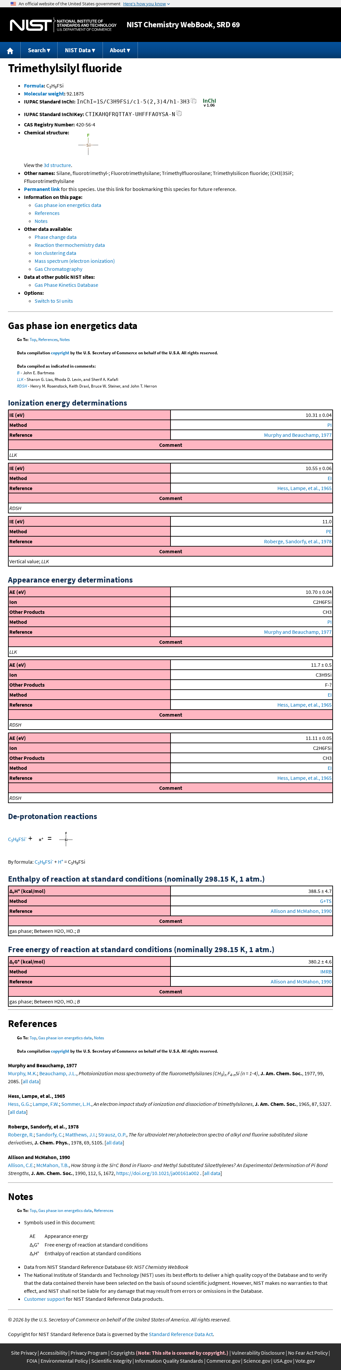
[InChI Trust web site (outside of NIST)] (209, 106)
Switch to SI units (54, 300)
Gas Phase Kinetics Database (66, 284)
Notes (41, 221)
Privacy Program (89, 1352)
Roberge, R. (21, 1134)
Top (33, 339)
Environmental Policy (64, 1360)
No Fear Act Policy (308, 1352)
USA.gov (282, 1360)
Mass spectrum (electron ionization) (75, 260)
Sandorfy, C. (49, 1134)
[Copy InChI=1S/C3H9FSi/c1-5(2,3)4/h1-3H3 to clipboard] (193, 102)
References (47, 213)
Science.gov (256, 1360)
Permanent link (42, 189)
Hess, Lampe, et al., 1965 (304, 488)
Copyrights (123, 1352)
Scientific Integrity (111, 1360)
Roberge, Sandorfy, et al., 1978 (298, 541)
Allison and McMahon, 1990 (301, 911)
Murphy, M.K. (22, 1073)
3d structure (57, 165)
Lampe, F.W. (46, 1104)
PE (329, 531)
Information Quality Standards (169, 1360)
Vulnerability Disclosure (258, 1352)
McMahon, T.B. (52, 1165)
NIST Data (78, 50)
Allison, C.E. (21, 1165)
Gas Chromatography (58, 268)
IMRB (326, 971)
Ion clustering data (55, 253)
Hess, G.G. (19, 1104)
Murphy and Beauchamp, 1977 (298, 434)
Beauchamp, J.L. (57, 1073)
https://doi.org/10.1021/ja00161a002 (157, 1173)
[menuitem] (10, 50)
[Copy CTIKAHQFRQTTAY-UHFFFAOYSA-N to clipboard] (179, 115)
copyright (60, 353)
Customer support (44, 1298)
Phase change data (56, 237)
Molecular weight (44, 93)
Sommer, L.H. (76, 1104)
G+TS (326, 901)
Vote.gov (305, 1360)
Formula (34, 85)
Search (37, 50)
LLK (20, 379)
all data (31, 1081)
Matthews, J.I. (80, 1134)
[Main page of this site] (10, 50)
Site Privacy (24, 1352)
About (118, 50)
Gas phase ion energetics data (68, 205)
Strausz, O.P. (112, 1134)
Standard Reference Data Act (181, 1334)
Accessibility (53, 1352)
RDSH (22, 386)
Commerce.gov (223, 1360)
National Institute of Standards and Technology (63, 24)
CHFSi (17, 839)
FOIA (32, 1360)
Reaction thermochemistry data (70, 245)
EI (330, 478)
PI (329, 425)
